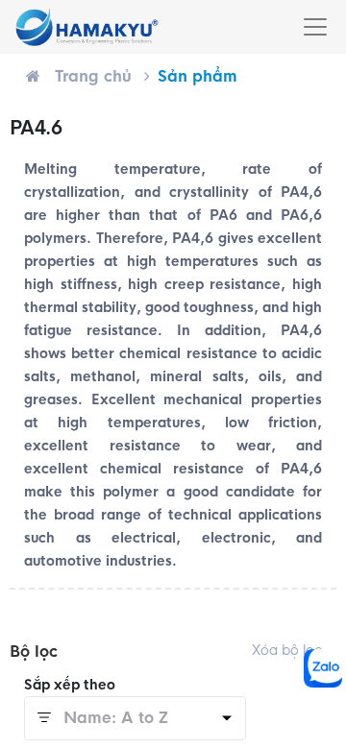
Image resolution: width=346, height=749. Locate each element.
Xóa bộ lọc (287, 650)
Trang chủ (93, 76)
